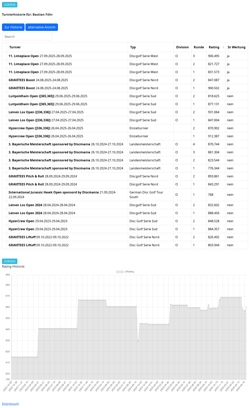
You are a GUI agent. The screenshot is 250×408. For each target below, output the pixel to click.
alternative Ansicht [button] (41, 27)
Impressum (10, 404)
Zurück (9, 4)
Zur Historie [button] (13, 27)
